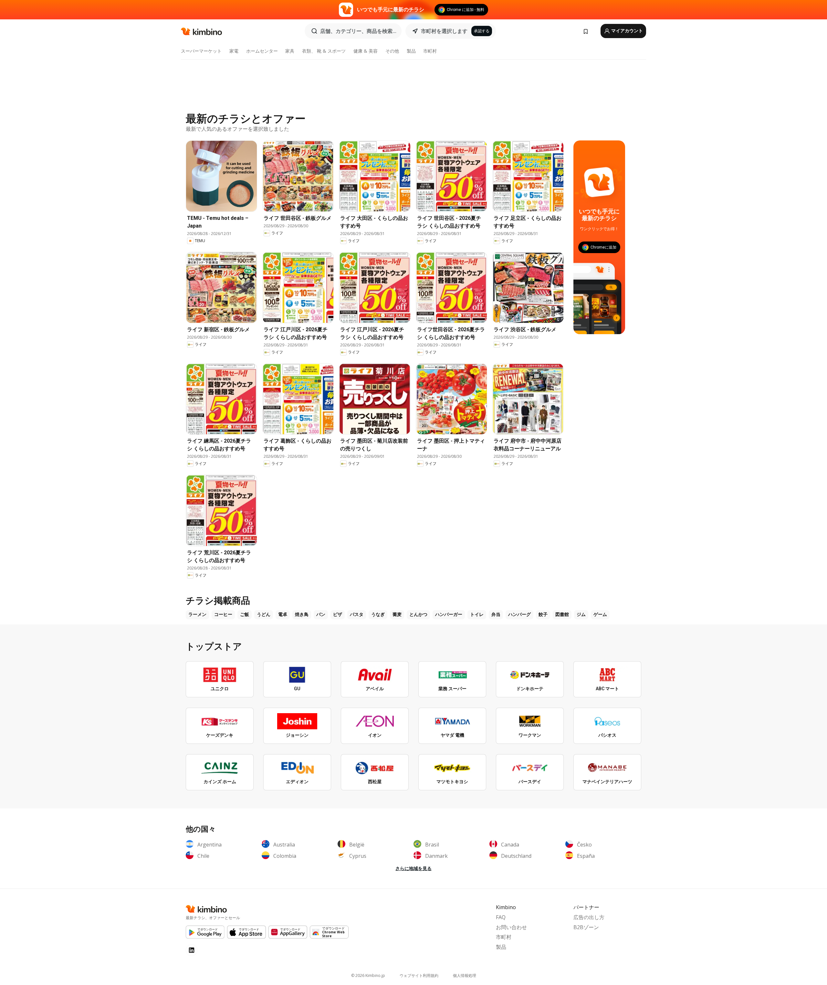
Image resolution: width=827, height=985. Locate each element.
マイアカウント (626, 30)
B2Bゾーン (586, 927)
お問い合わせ (511, 927)
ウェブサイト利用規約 (419, 975)
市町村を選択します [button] (444, 31)
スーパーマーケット (201, 51)
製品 (411, 51)
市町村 (430, 51)
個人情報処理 (464, 975)
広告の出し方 (588, 917)
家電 (233, 51)
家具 (289, 51)
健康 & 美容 (365, 51)
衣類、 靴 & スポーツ (324, 51)
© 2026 (368, 975)
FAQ (501, 917)
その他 (392, 51)
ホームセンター (262, 51)
